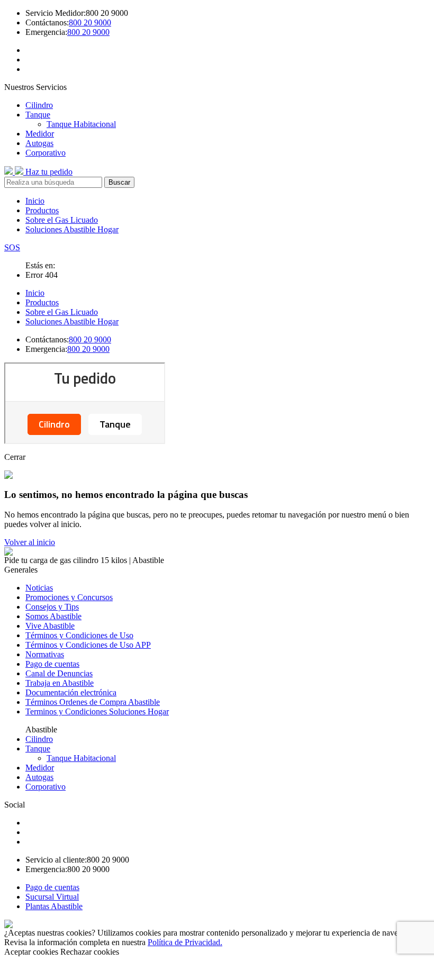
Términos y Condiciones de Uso (79, 635)
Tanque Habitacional (81, 124)
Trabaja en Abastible (59, 682)
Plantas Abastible (54, 906)
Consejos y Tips (52, 606)
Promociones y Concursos (69, 597)
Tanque (37, 114)
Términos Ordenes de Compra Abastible (92, 701)
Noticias (39, 587)
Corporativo (45, 152)
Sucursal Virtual (52, 896)
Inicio (34, 200)
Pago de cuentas (52, 663)
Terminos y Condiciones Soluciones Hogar (97, 711)
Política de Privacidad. (185, 942)
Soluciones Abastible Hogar (72, 229)
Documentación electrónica (70, 692)
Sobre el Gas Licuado (61, 219)
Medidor (39, 133)
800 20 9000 (90, 22)
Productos (42, 210)
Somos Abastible (53, 616)
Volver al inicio (29, 542)
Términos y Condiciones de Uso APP (88, 644)
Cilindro (39, 105)
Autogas (39, 143)
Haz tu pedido (49, 171)
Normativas (44, 654)
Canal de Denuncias (59, 673)
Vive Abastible (50, 625)
